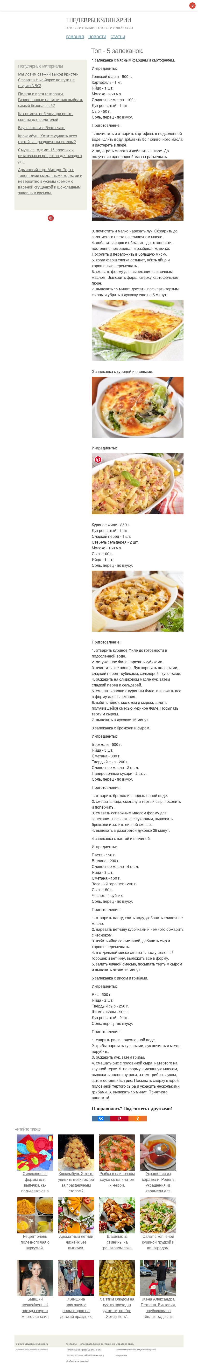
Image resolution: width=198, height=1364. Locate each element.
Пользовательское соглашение (97, 1343)
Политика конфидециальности (83, 1349)
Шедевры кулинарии (99, 20)
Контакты (71, 1343)
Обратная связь (125, 1343)
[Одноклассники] (137, 1118)
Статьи (118, 36)
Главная (75, 36)
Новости (97, 36)
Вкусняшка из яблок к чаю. (41, 128)
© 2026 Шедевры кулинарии (32, 1343)
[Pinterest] (119, 1118)
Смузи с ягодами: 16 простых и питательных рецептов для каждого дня (50, 156)
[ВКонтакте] (101, 1118)
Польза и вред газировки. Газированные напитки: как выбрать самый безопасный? (50, 100)
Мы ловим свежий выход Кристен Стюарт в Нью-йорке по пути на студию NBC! (48, 80)
